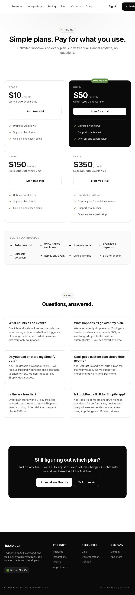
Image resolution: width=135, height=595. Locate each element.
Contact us (86, 365)
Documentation (90, 556)
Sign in (113, 6)
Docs (89, 6)
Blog (63, 6)
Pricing (51, 6)
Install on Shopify (56, 482)
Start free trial (35, 111)
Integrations (35, 6)
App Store (116, 556)
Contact (76, 6)
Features (17, 6)
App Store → (60, 567)
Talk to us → (86, 482)
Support (86, 561)
